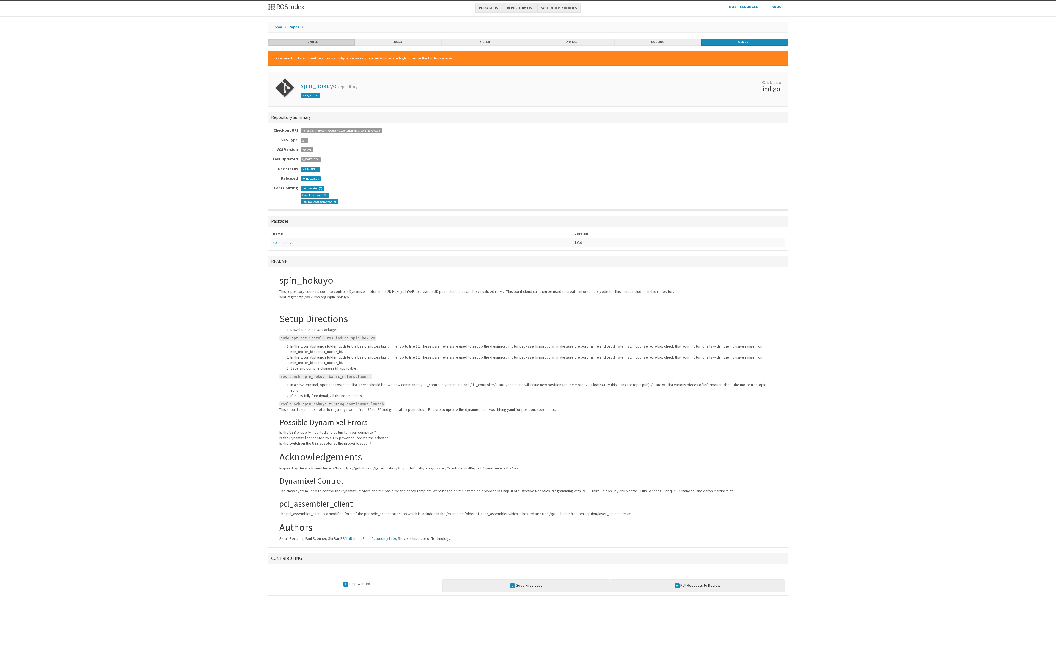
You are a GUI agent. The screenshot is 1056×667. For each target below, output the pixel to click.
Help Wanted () (312, 188)
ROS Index (289, 6)
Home (277, 26)
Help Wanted (357, 583)
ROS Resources (744, 6)
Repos (294, 26)
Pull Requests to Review (698, 585)
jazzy (398, 42)
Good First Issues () (315, 195)
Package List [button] (489, 8)
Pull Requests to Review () (319, 201)
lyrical (571, 42)
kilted (484, 42)
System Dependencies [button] (559, 8)
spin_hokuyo (319, 85)
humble (311, 42)
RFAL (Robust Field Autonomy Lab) (368, 538)
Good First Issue (527, 585)
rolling (658, 42)
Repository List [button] (520, 8)
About (778, 6)
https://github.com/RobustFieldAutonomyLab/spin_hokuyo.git (341, 130)
